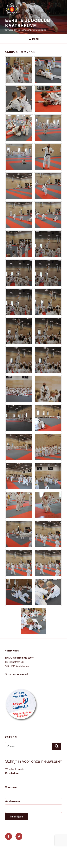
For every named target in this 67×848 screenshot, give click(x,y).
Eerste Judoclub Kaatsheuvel (27, 22)
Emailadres (12, 773)
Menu (35, 38)
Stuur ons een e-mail (16, 674)
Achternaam (12, 801)
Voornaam (11, 787)
